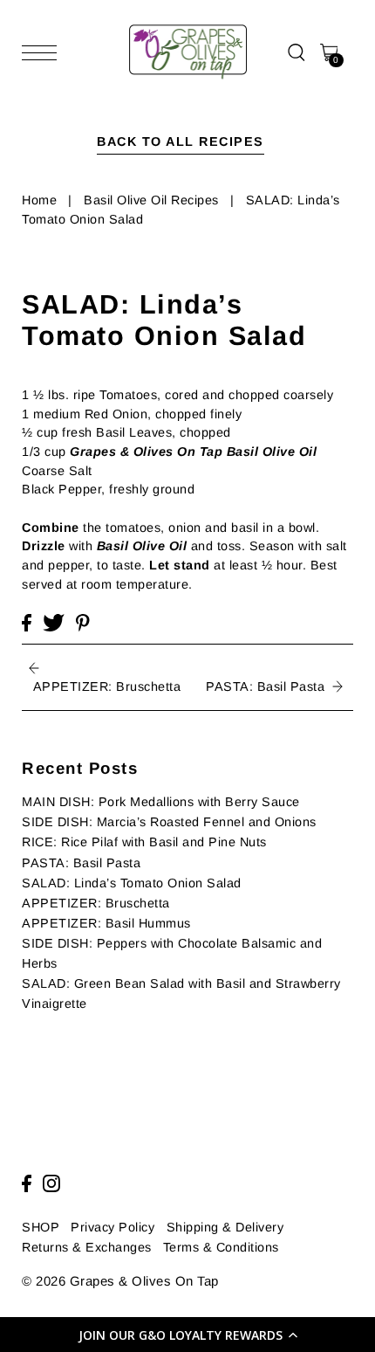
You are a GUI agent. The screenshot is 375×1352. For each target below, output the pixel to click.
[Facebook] (26, 1183)
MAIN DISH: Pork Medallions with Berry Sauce (161, 802)
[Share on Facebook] (26, 622)
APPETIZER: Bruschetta (96, 903)
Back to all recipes (180, 141)
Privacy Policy (112, 1227)
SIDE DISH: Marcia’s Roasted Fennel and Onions (169, 822)
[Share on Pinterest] (83, 622)
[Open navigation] (43, 52)
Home (39, 200)
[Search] (296, 52)
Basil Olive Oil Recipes (151, 200)
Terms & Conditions (221, 1247)
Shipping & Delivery (225, 1227)
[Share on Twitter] (54, 622)
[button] (187, 1334)
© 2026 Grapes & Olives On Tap (120, 1280)
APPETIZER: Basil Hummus (106, 923)
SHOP (40, 1227)
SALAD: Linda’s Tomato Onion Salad (132, 883)
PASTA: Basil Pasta (81, 863)
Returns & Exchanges (87, 1247)
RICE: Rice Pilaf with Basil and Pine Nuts (144, 842)
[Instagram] (51, 1183)
